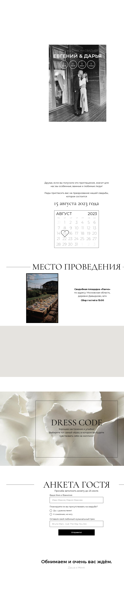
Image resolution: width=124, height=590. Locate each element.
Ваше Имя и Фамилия (61, 495)
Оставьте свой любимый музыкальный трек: (72, 519)
